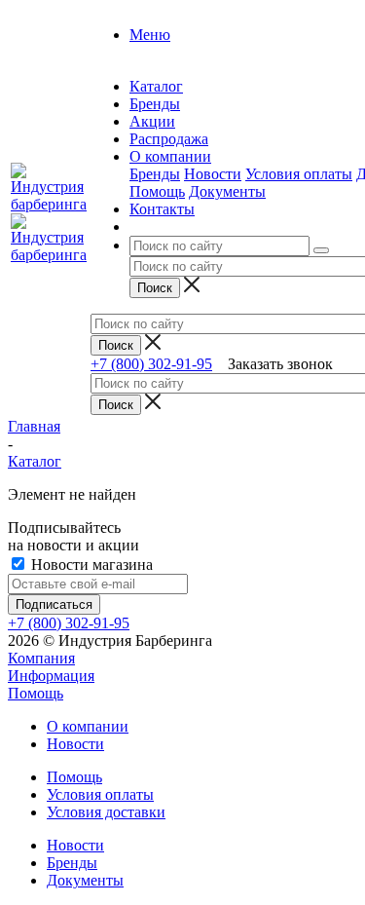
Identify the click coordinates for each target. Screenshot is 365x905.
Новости (212, 174)
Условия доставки (106, 812)
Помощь (157, 191)
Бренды (154, 174)
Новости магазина (90, 564)
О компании (87, 726)
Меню (149, 34)
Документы (227, 191)
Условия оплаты (298, 174)
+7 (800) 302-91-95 (151, 364)
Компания (41, 658)
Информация (51, 675)
